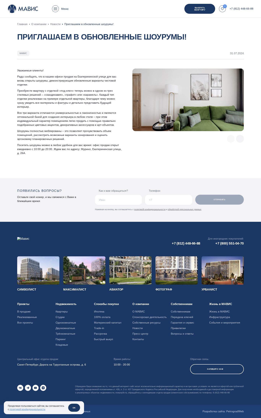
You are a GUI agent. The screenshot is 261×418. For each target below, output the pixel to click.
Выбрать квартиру (199, 9)
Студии (60, 317)
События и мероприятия (224, 322)
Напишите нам (215, 369)
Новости (137, 328)
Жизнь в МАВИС (219, 311)
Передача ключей (182, 317)
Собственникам (180, 311)
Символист (26, 289)
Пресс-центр (140, 333)
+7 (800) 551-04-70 (229, 243)
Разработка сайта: (223, 411)
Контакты (138, 339)
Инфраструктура (219, 317)
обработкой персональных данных (184, 209)
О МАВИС (138, 311)
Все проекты (25, 322)
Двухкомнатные (65, 328)
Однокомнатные (66, 322)
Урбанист (209, 289)
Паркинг (61, 339)
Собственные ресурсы (146, 322)
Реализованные (27, 317)
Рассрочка (100, 333)
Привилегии (178, 328)
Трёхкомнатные (65, 333)
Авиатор (116, 289)
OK (74, 408)
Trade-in (99, 328)
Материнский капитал (107, 322)
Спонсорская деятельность (149, 317)
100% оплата (102, 317)
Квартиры (62, 311)
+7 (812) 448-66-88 (241, 8)
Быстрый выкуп (103, 339)
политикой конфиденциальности (149, 209)
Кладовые (62, 344)
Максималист (74, 289)
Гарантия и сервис (182, 322)
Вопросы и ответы (182, 333)
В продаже (24, 311)
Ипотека (99, 311)
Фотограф (164, 289)
